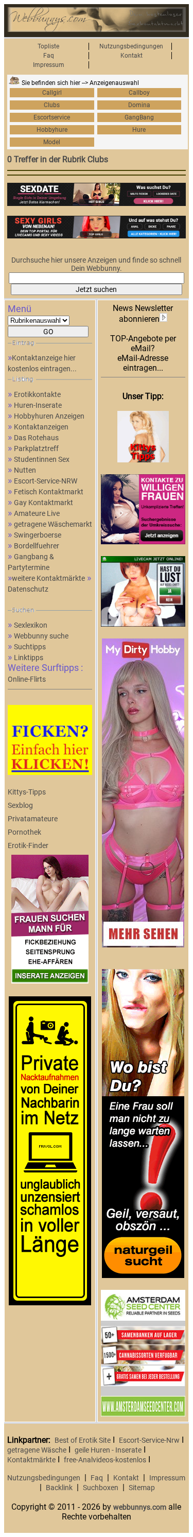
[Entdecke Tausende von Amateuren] (143, 945)
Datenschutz (28, 589)
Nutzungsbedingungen (131, 46)
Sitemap (142, 1487)
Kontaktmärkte (31, 1460)
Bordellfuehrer (36, 546)
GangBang (139, 117)
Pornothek (24, 832)
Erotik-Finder (28, 845)
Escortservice (51, 117)
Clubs (52, 105)
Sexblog (20, 805)
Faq (48, 55)
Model (51, 142)
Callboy (139, 92)
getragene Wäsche (36, 1450)
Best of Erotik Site (83, 1440)
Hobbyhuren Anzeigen (49, 416)
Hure (139, 129)
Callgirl (52, 92)
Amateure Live (37, 513)
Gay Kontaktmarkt (43, 502)
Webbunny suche (41, 636)
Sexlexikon (30, 625)
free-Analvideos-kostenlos (105, 1460)
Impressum (48, 64)
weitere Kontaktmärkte (48, 578)
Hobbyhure (52, 129)
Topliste (48, 46)
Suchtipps (30, 647)
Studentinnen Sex (41, 459)
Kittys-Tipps (27, 792)
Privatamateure (33, 819)
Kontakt (131, 55)
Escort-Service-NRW (45, 481)
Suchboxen (100, 1487)
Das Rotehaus (36, 438)
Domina (139, 105)
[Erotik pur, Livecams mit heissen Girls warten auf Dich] (143, 1275)
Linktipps (28, 657)
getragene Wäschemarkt (53, 524)
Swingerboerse (37, 535)
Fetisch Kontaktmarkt (48, 492)
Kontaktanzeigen (41, 427)
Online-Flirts (27, 679)
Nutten (25, 470)
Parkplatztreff (36, 448)
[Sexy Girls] (96, 236)
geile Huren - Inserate (108, 1450)
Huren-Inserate (38, 405)
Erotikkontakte (37, 394)
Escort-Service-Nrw (149, 1440)
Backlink (59, 1487)
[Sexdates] (96, 203)
